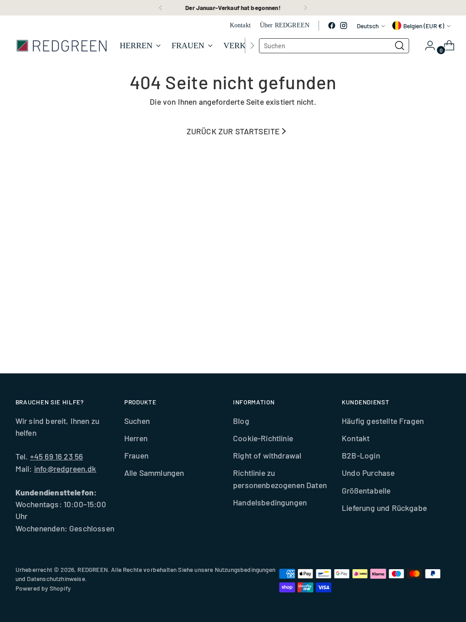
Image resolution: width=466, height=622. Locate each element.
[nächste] (305, 7)
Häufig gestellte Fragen (383, 420)
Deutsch (368, 26)
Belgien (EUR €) (423, 26)
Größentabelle (366, 490)
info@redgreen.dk (65, 468)
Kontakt (356, 438)
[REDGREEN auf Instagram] (343, 25)
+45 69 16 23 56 (56, 456)
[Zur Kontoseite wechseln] (426, 45)
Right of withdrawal (267, 455)
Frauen (136, 455)
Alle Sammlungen (154, 472)
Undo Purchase (368, 472)
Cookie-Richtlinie (263, 438)
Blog (241, 420)
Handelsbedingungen (270, 502)
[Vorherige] (161, 7)
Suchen (137, 420)
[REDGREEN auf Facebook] (332, 25)
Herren (135, 438)
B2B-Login (361, 455)
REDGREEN (92, 569)
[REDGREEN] (60, 45)
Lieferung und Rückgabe (384, 507)
